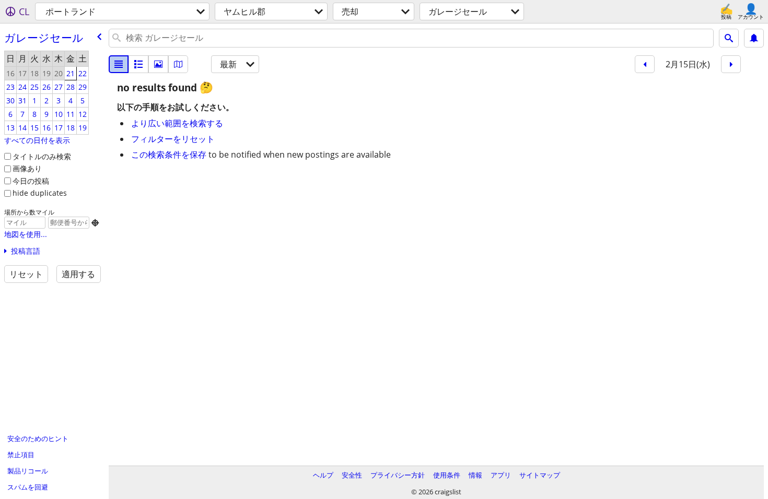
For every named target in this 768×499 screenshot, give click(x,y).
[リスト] (119, 64)
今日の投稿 (31, 181)
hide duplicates (40, 193)
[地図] (178, 64)
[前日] (645, 64)
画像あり (27, 168)
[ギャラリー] (158, 64)
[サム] (138, 64)
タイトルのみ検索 (42, 156)
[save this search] (754, 38)
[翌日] (731, 64)
